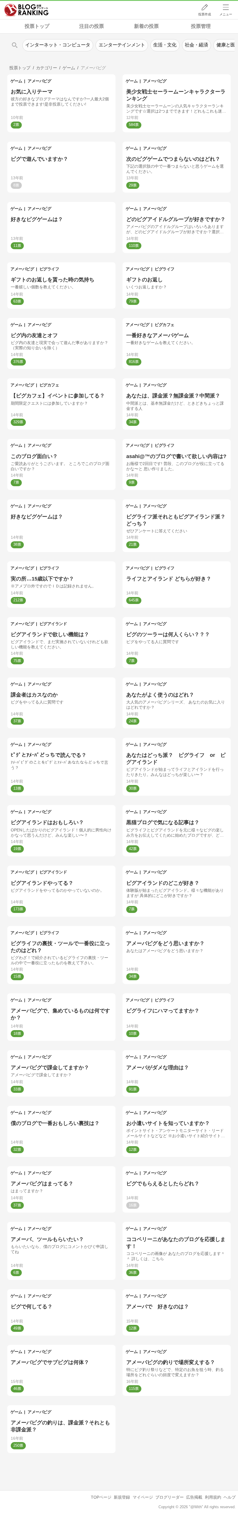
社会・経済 (196, 44)
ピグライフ (49, 269)
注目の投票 (91, 26)
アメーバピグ (39, 81)
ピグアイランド (53, 623)
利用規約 (213, 1497)
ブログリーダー (169, 1497)
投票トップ (37, 26)
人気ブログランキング (26, 10)
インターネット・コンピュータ (57, 44)
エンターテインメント (122, 44)
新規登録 (122, 1497)
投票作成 (204, 14)
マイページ (143, 1497)
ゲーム (16, 81)
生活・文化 (164, 44)
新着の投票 (146, 26)
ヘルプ (229, 1497)
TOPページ (101, 1497)
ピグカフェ (164, 324)
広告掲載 (194, 1497)
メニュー (225, 14)
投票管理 (201, 26)
